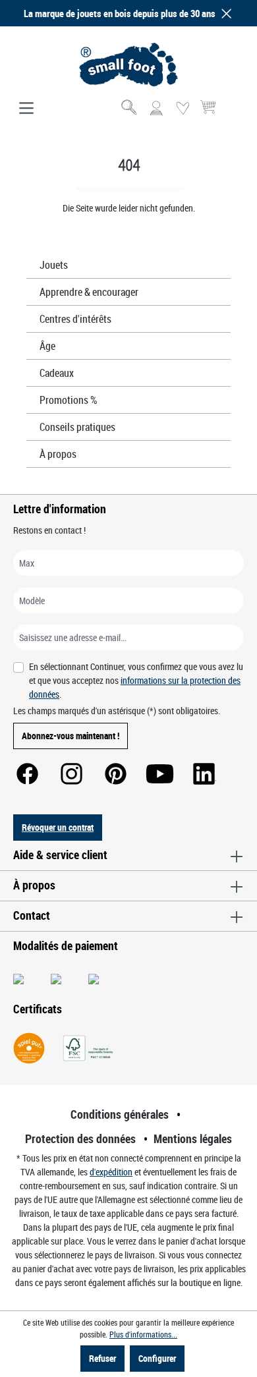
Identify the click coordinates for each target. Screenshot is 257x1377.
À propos (58, 454)
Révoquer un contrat (58, 827)
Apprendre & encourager (89, 292)
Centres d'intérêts (75, 319)
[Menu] (26, 109)
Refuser (102, 1358)
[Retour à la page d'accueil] (128, 64)
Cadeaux (57, 373)
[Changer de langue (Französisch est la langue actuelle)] (233, 113)
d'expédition (111, 1172)
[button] (224, 13)
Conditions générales (120, 1114)
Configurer (157, 1358)
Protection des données (80, 1138)
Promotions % (69, 400)
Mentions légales (193, 1138)
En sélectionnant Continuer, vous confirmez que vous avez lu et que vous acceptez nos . (136, 680)
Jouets (54, 265)
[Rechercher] (130, 109)
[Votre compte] (156, 109)
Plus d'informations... (143, 1334)
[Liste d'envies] (182, 109)
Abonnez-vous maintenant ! (70, 735)
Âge (47, 346)
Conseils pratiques (77, 427)
